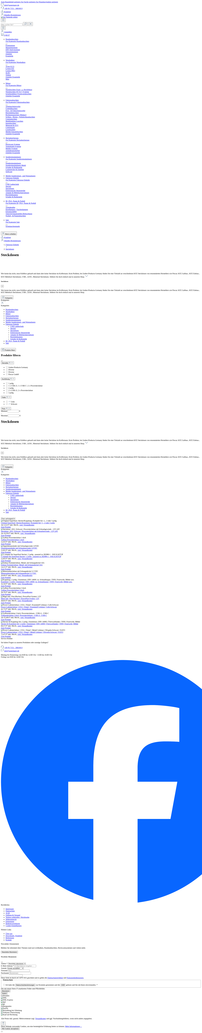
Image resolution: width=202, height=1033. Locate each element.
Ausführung (6, 379)
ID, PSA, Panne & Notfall (15, 341)
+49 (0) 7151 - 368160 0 (13, 8)
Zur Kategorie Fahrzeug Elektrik (18, 180)
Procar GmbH (13, 374)
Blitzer (8, 314)
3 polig (11, 393)
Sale (7, 343)
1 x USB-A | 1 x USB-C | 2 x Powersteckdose (25, 386)
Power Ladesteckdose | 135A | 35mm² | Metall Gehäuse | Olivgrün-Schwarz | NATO (32, 632)
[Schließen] (2, 1031)
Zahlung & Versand (13, 915)
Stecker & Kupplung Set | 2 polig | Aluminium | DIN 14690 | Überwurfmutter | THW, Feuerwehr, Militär (39, 624)
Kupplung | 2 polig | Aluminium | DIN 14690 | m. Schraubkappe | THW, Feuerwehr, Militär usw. (36, 582)
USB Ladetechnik (17, 326)
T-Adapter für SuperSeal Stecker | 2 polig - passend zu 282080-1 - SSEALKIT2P (31, 557)
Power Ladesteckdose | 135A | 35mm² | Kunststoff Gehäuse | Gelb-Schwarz (29, 607)
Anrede (4, 968)
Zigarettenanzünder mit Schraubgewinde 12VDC (19, 548)
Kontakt (9, 940)
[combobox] (12, 24)
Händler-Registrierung (12, 15)
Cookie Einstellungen (14, 926)
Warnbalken (10, 312)
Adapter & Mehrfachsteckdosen (22, 335)
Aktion (4, 964)
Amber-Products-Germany (18, 367)
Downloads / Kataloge (14, 936)
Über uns (9, 934)
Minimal (10, 411)
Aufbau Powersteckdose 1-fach (12, 540)
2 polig (11, 388)
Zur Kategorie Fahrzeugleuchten (18, 102)
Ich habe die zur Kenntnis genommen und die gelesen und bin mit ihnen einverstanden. (51, 985)
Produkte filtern (10, 350)
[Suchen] (25, 24)
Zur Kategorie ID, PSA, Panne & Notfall (21, 203)
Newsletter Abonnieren (9, 952)
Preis (4, 409)
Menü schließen (10, 234)
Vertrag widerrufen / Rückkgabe (17, 917)
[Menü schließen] (6, 88)
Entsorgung (10, 921)
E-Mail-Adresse (7, 966)
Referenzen (10, 938)
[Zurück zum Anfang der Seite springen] (3, 1023)
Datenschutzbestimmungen (25, 985)
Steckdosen (14, 331)
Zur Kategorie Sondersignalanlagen (19, 159)
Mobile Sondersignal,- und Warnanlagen (20, 322)
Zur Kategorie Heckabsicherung (17, 140)
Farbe (4, 397)
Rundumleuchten (12, 310)
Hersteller (5, 363)
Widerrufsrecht (11, 919)
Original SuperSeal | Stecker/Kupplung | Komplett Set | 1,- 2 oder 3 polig (28, 523)
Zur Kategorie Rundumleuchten (17, 41)
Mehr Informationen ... (73, 1026)
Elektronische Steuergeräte (20, 333)
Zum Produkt (6, 527)
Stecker (13, 328)
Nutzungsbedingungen (75, 978)
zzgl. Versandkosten (27, 525)
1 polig (11, 383)
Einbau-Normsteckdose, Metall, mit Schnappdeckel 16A (22, 565)
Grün (13, 402)
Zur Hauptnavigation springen (47, 2)
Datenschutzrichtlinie (55, 978)
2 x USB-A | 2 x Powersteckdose (20, 390)
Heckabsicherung (12, 318)
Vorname (4, 971)
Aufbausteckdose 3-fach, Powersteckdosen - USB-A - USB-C (24, 615)
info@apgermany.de (11, 5)
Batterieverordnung (13, 924)
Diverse (11, 370)
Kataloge (7, 12)
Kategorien (8, 298)
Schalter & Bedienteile (18, 339)
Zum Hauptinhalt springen (11, 2)
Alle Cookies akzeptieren (10, 1029)
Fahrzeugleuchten (12, 316)
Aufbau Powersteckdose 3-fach (12, 590)
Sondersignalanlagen (13, 320)
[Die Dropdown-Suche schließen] (30, 24)
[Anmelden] (2, 32)
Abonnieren (5, 991)
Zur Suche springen (28, 2)
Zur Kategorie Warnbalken (15, 62)
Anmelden (8, 32)
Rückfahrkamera (16, 337)
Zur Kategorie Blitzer (13, 85)
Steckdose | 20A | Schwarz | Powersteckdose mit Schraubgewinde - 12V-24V (29, 531)
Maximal (11, 416)
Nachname (5, 973)
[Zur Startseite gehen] (9, 17)
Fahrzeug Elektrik (12, 324)
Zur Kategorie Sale (13, 222)
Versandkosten (40, 1019)
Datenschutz (10, 911)
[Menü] (3, 20)
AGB (8, 913)
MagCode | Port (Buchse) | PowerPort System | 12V (20, 599)
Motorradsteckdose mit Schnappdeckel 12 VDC (18, 573)
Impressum (10, 909)
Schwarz (14, 404)
